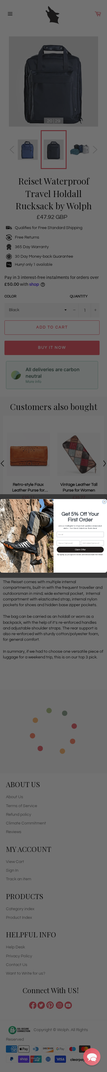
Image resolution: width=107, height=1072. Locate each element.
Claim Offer (80, 550)
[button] (91, 1056)
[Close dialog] (104, 502)
